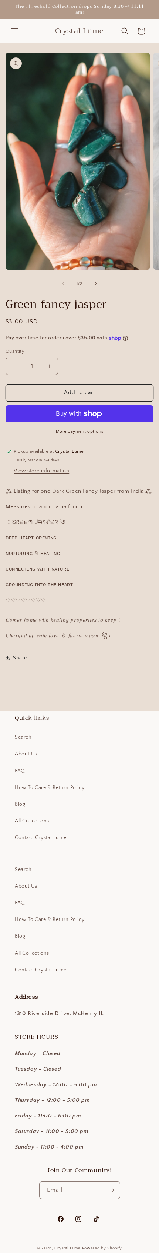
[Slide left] (63, 283)
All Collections (32, 821)
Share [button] (20, 658)
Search (23, 737)
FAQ (20, 771)
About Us (26, 754)
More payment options (80, 431)
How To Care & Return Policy (49, 788)
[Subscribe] (112, 1190)
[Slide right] (96, 283)
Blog (20, 804)
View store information (41, 471)
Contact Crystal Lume (41, 838)
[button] (15, 31)
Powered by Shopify (102, 1248)
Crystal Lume (68, 1248)
